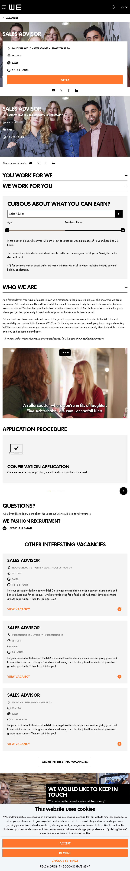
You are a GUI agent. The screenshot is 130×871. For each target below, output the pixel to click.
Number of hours (74, 222)
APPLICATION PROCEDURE (35, 429)
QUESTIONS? (19, 506)
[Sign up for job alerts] (113, 7)
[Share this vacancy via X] (61, 90)
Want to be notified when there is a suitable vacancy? (77, 801)
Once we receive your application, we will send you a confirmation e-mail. (47, 472)
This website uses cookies (65, 809)
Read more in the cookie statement (65, 866)
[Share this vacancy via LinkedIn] (76, 90)
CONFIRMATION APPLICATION (38, 466)
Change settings (65, 860)
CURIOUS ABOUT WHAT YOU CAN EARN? (58, 204)
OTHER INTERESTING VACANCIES (65, 545)
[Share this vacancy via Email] (53, 90)
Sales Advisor (22, 34)
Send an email (21, 528)
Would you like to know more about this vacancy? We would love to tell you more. (47, 513)
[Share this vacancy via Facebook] (68, 90)
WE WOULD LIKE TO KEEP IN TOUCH (83, 792)
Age (9, 222)
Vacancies (12, 18)
